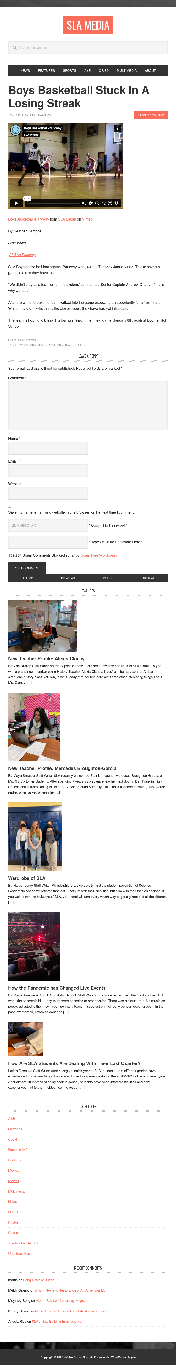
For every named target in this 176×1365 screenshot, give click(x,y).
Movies (13, 1170)
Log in (132, 1357)
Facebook (28, 578)
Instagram (68, 578)
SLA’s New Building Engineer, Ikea (57, 1321)
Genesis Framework (96, 1357)
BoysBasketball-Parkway (28, 219)
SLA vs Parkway (22, 254)
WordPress (118, 1357)
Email (14, 461)
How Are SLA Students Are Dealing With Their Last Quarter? (74, 1063)
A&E (11, 1118)
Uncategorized (19, 1253)
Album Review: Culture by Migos (60, 1300)
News (12, 1201)
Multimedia (16, 1191)
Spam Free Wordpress (98, 555)
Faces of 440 (18, 1149)
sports (80, 345)
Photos (13, 1222)
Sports (33, 340)
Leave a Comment (151, 115)
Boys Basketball (60, 345)
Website (15, 483)
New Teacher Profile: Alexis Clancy (46, 658)
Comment (17, 377)
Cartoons (15, 1128)
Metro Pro (71, 1357)
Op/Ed (13, 1211)
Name (14, 438)
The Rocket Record (23, 1243)
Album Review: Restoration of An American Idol (70, 1290)
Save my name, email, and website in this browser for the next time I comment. (71, 512)
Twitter (108, 578)
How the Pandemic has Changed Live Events (57, 987)
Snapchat (148, 578)
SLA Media (88, 24)
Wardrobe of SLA (26, 878)
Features (15, 1160)
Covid (12, 1139)
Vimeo (87, 219)
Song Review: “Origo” (39, 1279)
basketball (37, 345)
